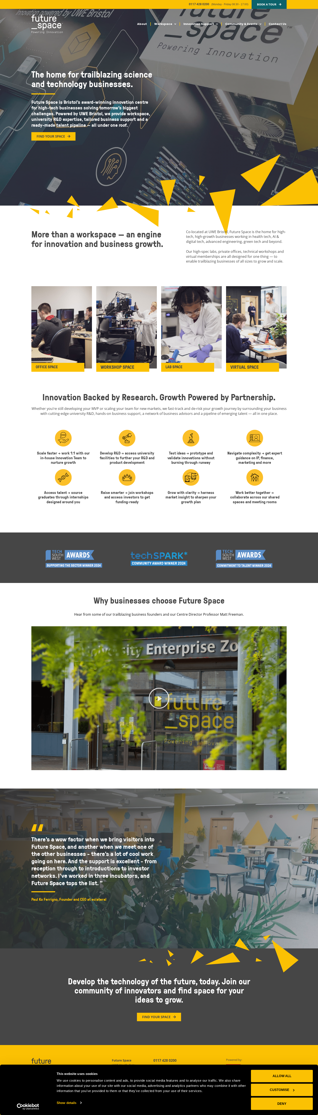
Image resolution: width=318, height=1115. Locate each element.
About (142, 24)
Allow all (282, 1076)
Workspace (163, 24)
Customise (279, 1090)
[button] (159, 698)
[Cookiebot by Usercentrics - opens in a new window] (28, 1106)
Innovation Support (198, 24)
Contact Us (277, 24)
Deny (281, 1103)
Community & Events (241, 24)
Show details (66, 1103)
